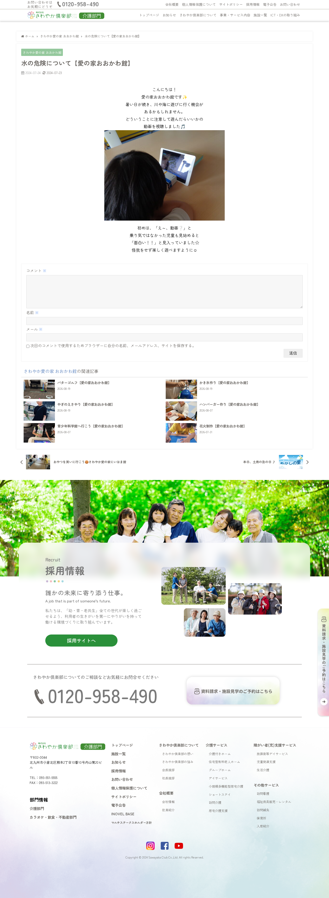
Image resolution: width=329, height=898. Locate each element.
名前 (32, 312)
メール (34, 329)
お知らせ (169, 15)
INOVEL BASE (122, 813)
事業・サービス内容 (235, 15)
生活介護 (263, 770)
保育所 (261, 818)
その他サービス (266, 785)
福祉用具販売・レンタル (274, 801)
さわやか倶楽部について (198, 15)
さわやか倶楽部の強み (177, 761)
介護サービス (216, 745)
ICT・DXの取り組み (285, 15)
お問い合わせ (290, 4)
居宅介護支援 (218, 810)
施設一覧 (260, 15)
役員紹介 (168, 810)
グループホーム (220, 770)
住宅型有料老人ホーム (224, 761)
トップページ (149, 15)
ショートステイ (220, 794)
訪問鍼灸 (263, 810)
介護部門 (37, 808)
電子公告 (269, 4)
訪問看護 (263, 793)
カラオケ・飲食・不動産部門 (53, 817)
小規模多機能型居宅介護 (226, 786)
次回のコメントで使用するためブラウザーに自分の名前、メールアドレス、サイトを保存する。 (113, 345)
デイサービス (218, 778)
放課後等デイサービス (272, 753)
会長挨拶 (168, 770)
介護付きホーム (220, 753)
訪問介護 (215, 802)
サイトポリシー (231, 4)
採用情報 (253, 4)
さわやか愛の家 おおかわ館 (42, 52)
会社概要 (172, 4)
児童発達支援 (266, 761)
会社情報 (168, 801)
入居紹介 (263, 826)
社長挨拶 (168, 778)
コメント (36, 270)
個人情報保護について (199, 4)
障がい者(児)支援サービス (275, 745)
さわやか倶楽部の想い (177, 753)
